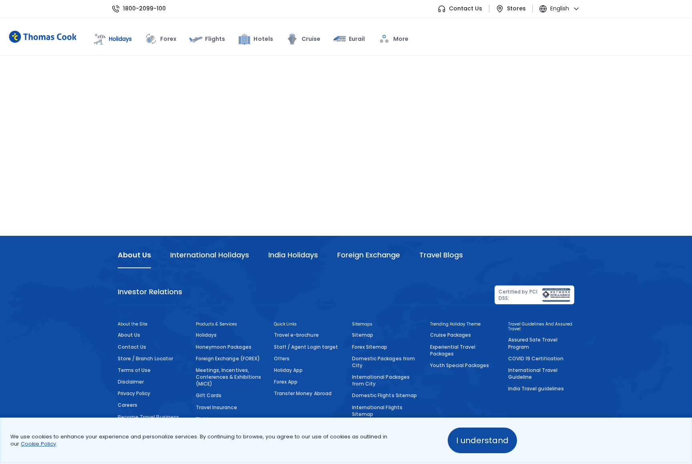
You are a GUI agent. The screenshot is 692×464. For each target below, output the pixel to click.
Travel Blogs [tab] (441, 255)
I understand (482, 440)
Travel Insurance (216, 407)
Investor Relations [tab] (150, 292)
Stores (516, 8)
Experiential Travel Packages (452, 350)
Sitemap (362, 334)
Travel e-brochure (296, 334)
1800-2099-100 (144, 8)
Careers (127, 405)
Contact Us (465, 8)
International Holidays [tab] (209, 255)
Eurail (357, 39)
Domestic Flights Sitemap (384, 395)
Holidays (206, 334)
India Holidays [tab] (293, 255)
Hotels (263, 39)
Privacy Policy (134, 393)
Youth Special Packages (459, 365)
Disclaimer (131, 381)
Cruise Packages (450, 334)
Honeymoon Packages (223, 346)
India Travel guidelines (536, 388)
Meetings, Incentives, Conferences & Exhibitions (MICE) (228, 377)
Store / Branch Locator (145, 358)
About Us (129, 334)
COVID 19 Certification (535, 358)
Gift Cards (208, 395)
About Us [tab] (134, 255)
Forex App (286, 381)
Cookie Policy (38, 443)
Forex (168, 39)
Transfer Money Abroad (303, 393)
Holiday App (288, 370)
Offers (282, 358)
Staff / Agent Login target (306, 346)
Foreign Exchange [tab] (368, 255)
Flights (215, 39)
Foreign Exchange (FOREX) (228, 358)
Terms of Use (134, 370)
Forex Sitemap (369, 346)
